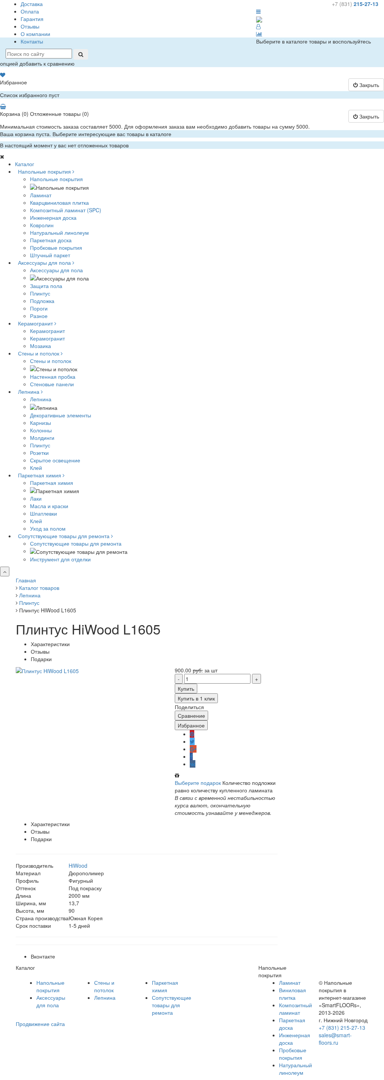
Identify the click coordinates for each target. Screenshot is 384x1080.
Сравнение (191, 715)
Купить (186, 688)
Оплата (30, 11)
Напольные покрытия (56, 179)
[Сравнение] (259, 34)
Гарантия (32, 18)
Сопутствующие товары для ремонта (76, 543)
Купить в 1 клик (196, 698)
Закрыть (368, 84)
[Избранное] (2, 74)
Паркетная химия (51, 482)
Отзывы (30, 26)
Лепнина (40, 399)
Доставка (32, 4)
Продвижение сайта (40, 1024)
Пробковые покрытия (292, 1053)
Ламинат (289, 982)
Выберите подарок (198, 782)
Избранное (191, 725)
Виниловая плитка (292, 993)
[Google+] (193, 749)
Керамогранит (47, 330)
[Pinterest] (192, 734)
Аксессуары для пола (56, 270)
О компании (35, 34)
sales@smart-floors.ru (335, 1038)
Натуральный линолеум (295, 1068)
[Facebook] (191, 756)
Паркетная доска (292, 1023)
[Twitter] (192, 741)
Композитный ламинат (295, 1008)
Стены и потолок (50, 360)
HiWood (78, 865)
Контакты (32, 41)
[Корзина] (3, 106)
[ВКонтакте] (192, 764)
